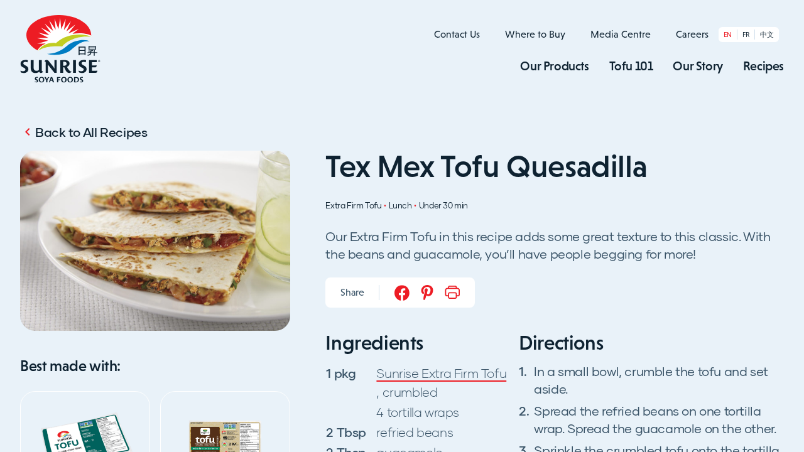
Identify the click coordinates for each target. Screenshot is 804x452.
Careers (692, 34)
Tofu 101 (631, 66)
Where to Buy (535, 34)
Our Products (554, 66)
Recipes (763, 66)
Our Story (697, 66)
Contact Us (457, 34)
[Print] (452, 292)
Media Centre (620, 34)
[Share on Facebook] (402, 292)
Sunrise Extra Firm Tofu (441, 372)
